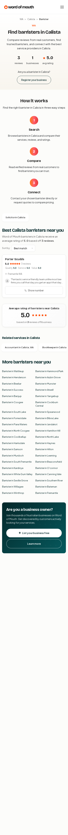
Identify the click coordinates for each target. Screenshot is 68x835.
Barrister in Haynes (45, 443)
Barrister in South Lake (14, 411)
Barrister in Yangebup (47, 396)
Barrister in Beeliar (11, 383)
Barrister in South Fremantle (17, 461)
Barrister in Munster (45, 383)
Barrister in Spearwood (47, 411)
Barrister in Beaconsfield (48, 461)
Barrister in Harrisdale (13, 443)
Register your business (34, 79)
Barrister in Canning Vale (48, 474)
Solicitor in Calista (15, 217)
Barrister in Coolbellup (14, 436)
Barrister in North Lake (47, 436)
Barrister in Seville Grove (15, 480)
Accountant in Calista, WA (19, 347)
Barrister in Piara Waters (14, 424)
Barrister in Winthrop (13, 493)
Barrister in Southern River (49, 480)
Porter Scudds (14, 259)
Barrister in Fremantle (46, 493)
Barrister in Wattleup (13, 371)
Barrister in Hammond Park (49, 371)
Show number (36, 290)
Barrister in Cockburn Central (46, 404)
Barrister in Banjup (12, 396)
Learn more (34, 543)
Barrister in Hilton (44, 449)
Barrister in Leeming (45, 455)
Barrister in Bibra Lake (46, 418)
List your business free (35, 533)
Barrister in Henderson (14, 377)
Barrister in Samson (12, 449)
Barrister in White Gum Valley (17, 474)
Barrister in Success (12, 389)
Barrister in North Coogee (15, 430)
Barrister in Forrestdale (14, 418)
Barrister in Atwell (44, 389)
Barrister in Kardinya (12, 468)
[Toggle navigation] (62, 7)
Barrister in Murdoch (13, 455)
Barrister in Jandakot (46, 424)
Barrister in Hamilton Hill (47, 430)
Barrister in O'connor (46, 468)
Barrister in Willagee (12, 486)
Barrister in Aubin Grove (48, 377)
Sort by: (6, 248)
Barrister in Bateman (46, 486)
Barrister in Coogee (12, 402)
